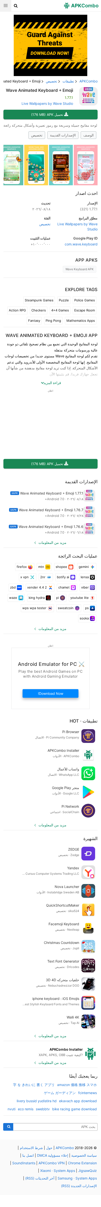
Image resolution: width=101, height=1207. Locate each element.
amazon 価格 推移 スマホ (77, 1085)
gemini (84, 567)
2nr (42, 577)
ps (87, 608)
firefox (22, 567)
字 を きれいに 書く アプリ (34, 1085)
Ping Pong (53, 320)
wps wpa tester (34, 608)
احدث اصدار (87, 193)
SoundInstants (23, 1163)
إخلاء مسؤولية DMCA (52, 1155)
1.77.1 (89, 209)
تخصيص (36, 135)
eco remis (25, 1109)
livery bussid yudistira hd (37, 1101)
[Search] (8, 1127)
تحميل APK (47, 114)
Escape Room (84, 310)
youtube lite (79, 598)
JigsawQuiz (87, 1170)
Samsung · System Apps (77, 1178)
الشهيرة (90, 838)
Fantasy (34, 320)
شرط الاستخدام (31, 1148)
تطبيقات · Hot (84, 721)
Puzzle (64, 300)
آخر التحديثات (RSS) (39, 1178)
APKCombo (88, 81)
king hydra (37, 598)
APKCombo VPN (51, 1163)
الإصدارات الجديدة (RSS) (79, 1186)
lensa (85, 577)
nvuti (11, 1109)
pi (57, 598)
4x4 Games (60, 310)
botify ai (63, 577)
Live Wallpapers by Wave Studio (47, 103)
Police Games (84, 300)
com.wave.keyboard (81, 244)
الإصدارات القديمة (63, 135)
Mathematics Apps (80, 320)
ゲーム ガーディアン (60, 1093)
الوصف (88, 135)
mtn (41, 567)
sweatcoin (66, 608)
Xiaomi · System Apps (57, 1170)
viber (85, 587)
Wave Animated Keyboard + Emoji (39, 90)
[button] (15, 5)
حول (49, 1148)
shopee (61, 567)
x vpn (24, 577)
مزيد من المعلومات (52, 542)
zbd (13, 587)
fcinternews (87, 1093)
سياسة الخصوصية (84, 1155)
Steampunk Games (39, 300)
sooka (84, 618)
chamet (64, 587)
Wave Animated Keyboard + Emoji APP (52, 335)
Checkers (38, 310)
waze (13, 598)
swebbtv (43, 1109)
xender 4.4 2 (37, 587)
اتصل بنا (28, 1155)
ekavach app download (78, 1101)
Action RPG (17, 310)
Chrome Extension (82, 1163)
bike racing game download (74, 1109)
